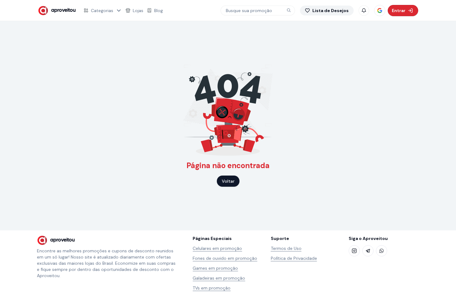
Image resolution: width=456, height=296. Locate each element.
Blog (158, 10)
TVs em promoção (211, 288)
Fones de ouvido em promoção (225, 258)
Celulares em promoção (217, 248)
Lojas (138, 10)
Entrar (398, 10)
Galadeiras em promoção (219, 278)
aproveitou (63, 10)
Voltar (228, 181)
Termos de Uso (286, 248)
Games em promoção (215, 268)
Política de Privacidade (294, 258)
